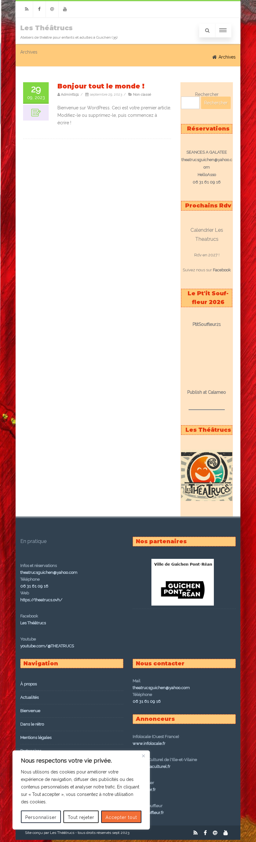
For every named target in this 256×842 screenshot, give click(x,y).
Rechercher (207, 94)
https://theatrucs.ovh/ (41, 599)
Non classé (142, 94)
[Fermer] (143, 755)
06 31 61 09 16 (34, 586)
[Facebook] (39, 9)
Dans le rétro (32, 724)
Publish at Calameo (206, 392)
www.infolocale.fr (149, 743)
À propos (28, 684)
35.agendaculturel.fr (151, 766)
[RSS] (26, 9)
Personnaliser (41, 817)
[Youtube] (65, 9)
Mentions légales (36, 737)
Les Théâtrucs (46, 28)
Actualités (29, 697)
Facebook (222, 270)
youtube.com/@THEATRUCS (47, 646)
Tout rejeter (81, 817)
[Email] (52, 9)
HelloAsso (207, 174)
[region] (81, 790)
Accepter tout (121, 817)
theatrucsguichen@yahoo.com (48, 572)
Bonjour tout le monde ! (101, 86)
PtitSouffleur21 (207, 324)
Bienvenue (30, 710)
